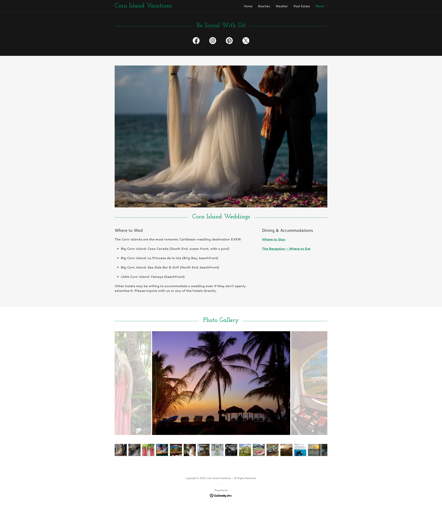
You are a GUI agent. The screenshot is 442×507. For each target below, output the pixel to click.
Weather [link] (282, 6)
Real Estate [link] (302, 6)
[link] (168, 6)
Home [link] (248, 6)
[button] (321, 6)
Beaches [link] (264, 6)
